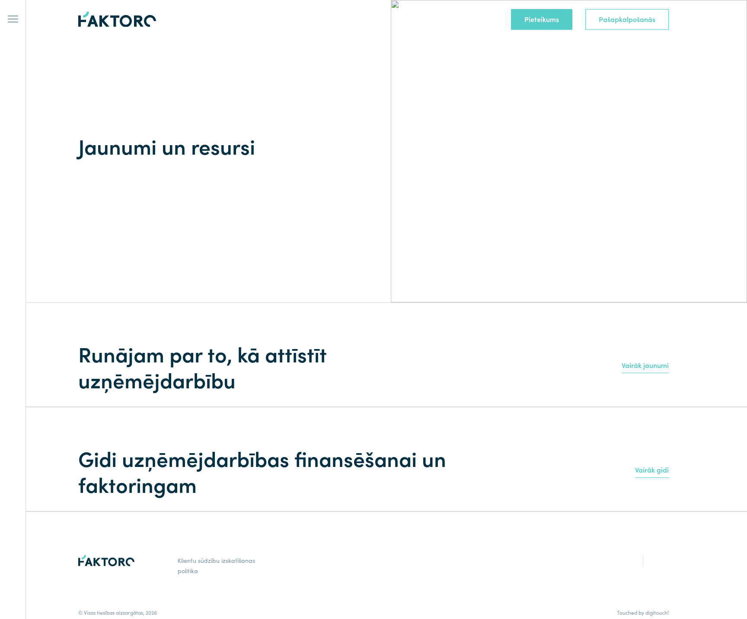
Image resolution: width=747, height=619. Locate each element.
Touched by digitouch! (643, 612)
